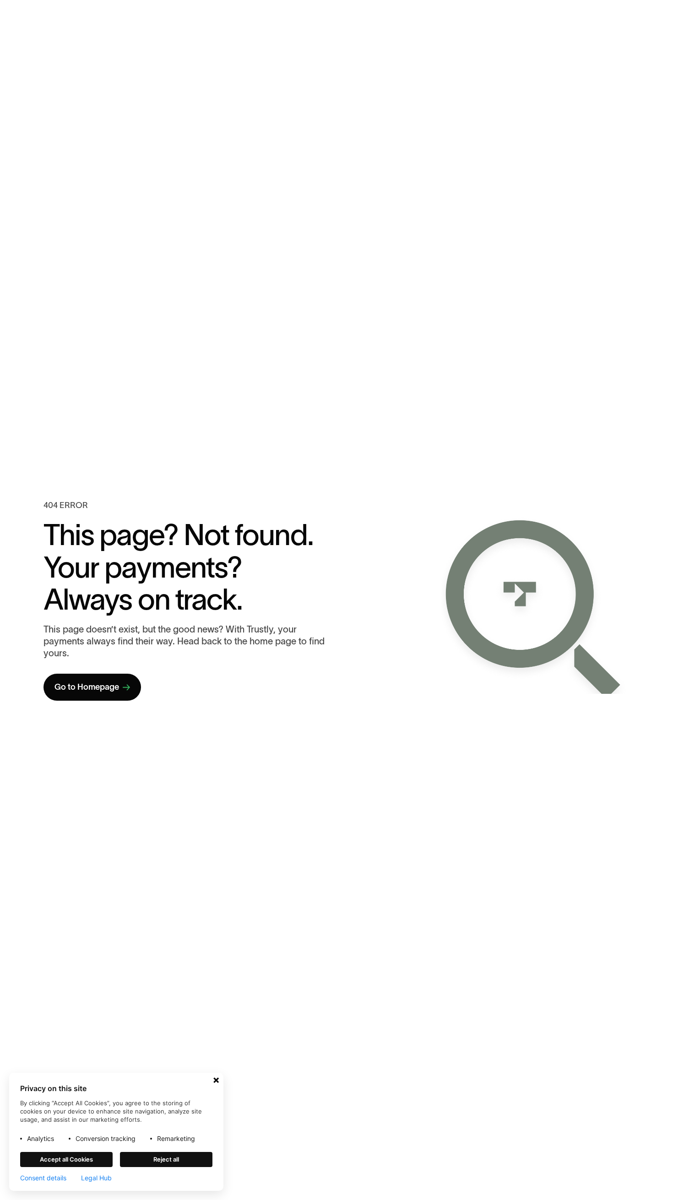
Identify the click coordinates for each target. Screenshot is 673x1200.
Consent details (43, 1178)
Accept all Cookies (66, 1159)
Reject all (166, 1159)
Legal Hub (96, 1178)
